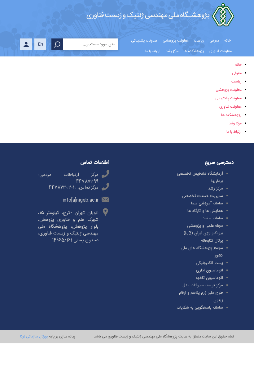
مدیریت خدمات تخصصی (202, 196)
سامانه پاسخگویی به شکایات (200, 307)
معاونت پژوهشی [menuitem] (176, 41)
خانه (238, 65)
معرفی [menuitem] (214, 41)
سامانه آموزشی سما (207, 203)
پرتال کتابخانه (212, 240)
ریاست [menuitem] (199, 41)
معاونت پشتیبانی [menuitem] (144, 41)
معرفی (237, 73)
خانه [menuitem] (227, 41)
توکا (22, 336)
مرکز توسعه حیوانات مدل (202, 285)
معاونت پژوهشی (229, 90)
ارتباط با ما (234, 132)
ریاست (236, 81)
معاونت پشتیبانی (228, 98)
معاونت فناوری (230, 107)
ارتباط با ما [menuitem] (152, 51)
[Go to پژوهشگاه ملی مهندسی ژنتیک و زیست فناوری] (160, 16)
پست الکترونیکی (209, 263)
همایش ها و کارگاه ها (205, 211)
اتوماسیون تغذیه (209, 277)
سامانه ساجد (213, 218)
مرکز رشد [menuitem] (172, 51)
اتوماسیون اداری (209, 270)
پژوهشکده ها (231, 115)
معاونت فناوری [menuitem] (220, 51)
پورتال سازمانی (36, 336)
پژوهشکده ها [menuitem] (194, 51)
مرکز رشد (235, 123)
